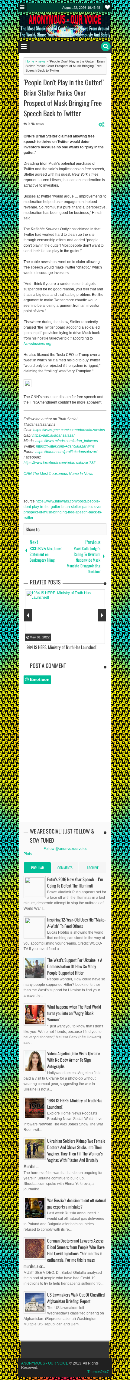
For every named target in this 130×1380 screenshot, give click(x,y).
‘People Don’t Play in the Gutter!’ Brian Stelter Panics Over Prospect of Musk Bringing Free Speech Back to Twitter (64, 97)
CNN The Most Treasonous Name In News (58, 474)
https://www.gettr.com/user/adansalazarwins (69, 430)
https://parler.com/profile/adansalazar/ (66, 452)
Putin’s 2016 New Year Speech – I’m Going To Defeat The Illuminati (75, 882)
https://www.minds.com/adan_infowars (66, 441)
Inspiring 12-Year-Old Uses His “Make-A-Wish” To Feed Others (76, 922)
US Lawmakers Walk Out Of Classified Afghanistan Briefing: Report (76, 1297)
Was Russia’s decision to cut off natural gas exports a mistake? (76, 1203)
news (40, 124)
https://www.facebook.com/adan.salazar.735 (60, 463)
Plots (28, 854)
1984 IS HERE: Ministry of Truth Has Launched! (74, 1103)
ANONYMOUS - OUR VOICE (44, 1363)
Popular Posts (37, 869)
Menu (22, 7)
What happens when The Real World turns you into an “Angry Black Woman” (74, 1013)
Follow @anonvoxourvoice (65, 849)
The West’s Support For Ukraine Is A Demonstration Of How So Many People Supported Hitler (74, 966)
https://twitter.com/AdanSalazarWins (65, 446)
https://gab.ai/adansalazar (53, 435)
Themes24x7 (98, 1372)
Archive (93, 867)
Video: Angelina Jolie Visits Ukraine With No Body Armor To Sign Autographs (73, 1059)
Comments (65, 867)
